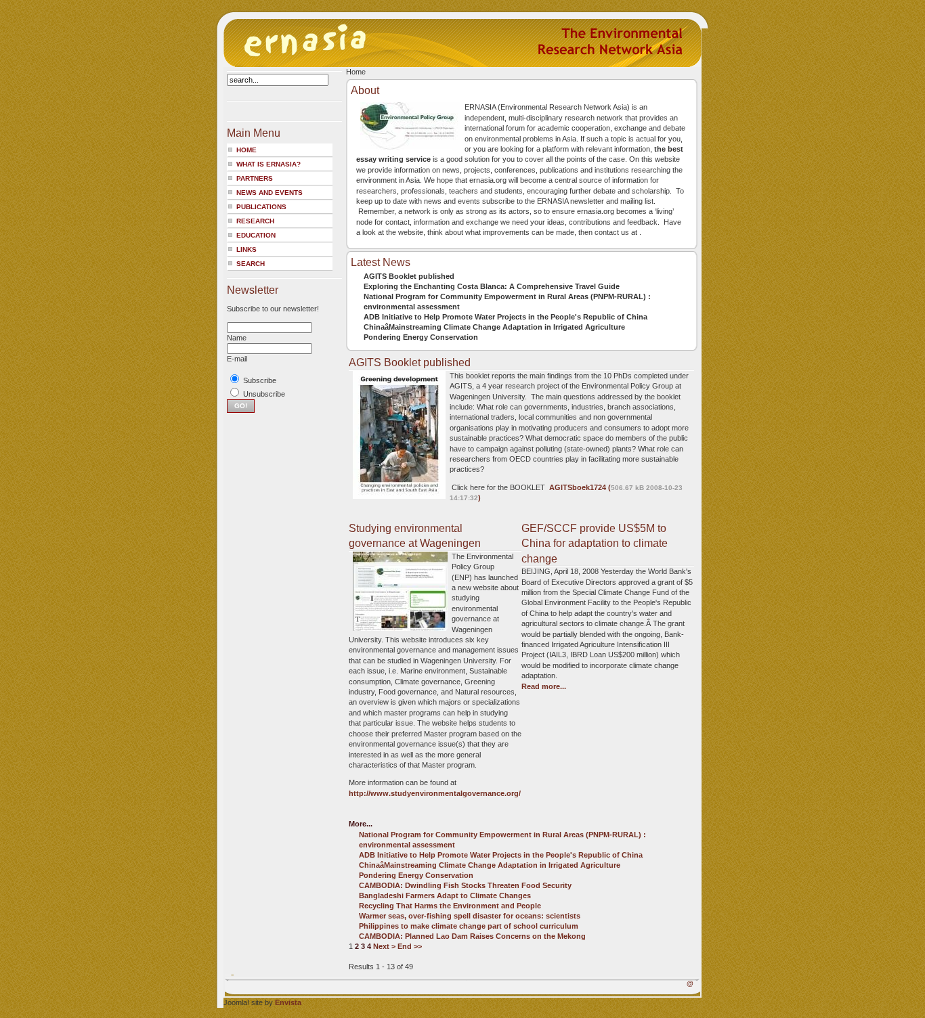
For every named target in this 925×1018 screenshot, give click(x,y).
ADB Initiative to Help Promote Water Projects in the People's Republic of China (505, 317)
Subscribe (259, 380)
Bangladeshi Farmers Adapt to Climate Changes (445, 895)
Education (256, 235)
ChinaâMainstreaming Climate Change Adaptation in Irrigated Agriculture (494, 327)
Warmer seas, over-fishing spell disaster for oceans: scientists (469, 916)
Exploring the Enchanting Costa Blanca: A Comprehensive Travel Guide (492, 286)
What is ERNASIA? (268, 164)
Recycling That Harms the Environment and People (450, 906)
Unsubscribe (264, 394)
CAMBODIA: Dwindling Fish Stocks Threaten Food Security (465, 885)
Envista (288, 1002)
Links (246, 249)
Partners (254, 178)
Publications (261, 207)
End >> (409, 946)
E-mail (237, 359)
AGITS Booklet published (409, 276)
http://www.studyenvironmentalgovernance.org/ (435, 793)
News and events (269, 192)
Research (255, 221)
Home (246, 150)
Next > (384, 946)
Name (236, 338)
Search (250, 263)
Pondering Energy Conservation (421, 337)
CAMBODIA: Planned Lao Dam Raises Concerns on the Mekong (472, 936)
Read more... (543, 686)
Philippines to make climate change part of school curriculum (468, 926)
